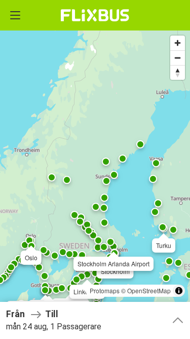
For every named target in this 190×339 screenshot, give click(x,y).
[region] (95, 169)
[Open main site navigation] (15, 15)
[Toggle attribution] (179, 291)
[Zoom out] (177, 57)
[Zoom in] (177, 43)
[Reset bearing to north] (177, 72)
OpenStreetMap (149, 290)
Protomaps (105, 290)
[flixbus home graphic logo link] (95, 15)
